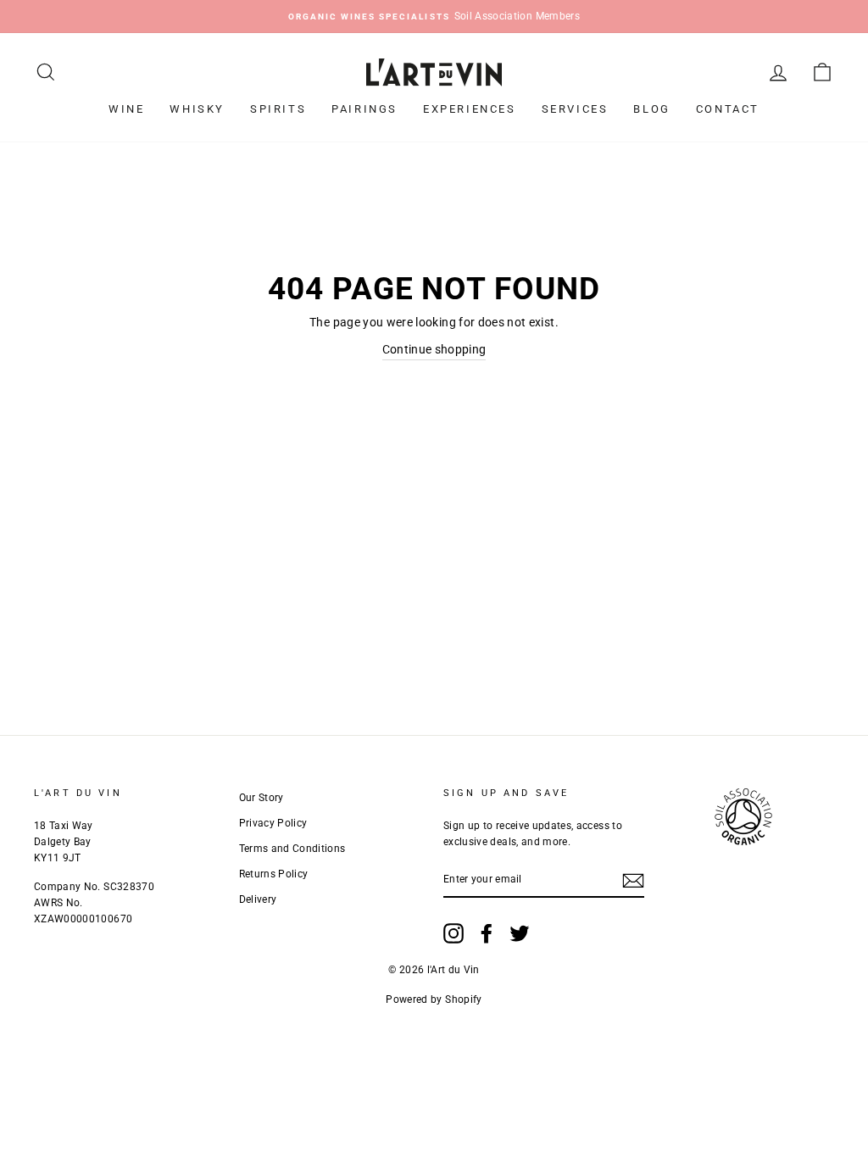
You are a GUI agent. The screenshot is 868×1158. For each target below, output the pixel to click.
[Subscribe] (633, 880)
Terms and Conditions (292, 849)
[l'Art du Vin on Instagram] (453, 933)
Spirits (278, 109)
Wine (126, 109)
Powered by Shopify (433, 999)
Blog (651, 109)
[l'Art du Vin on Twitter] (519, 933)
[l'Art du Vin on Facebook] (486, 933)
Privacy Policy (273, 823)
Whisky (197, 109)
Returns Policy (274, 874)
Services (575, 109)
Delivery (258, 899)
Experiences (469, 109)
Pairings (364, 109)
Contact (728, 109)
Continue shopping (434, 349)
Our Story (261, 798)
